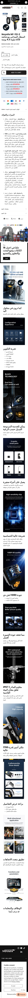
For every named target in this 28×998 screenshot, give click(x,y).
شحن (12, 46)
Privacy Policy (15, 981)
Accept (13, 986)
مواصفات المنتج (5, 209)
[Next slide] (26, 2)
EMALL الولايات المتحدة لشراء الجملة (10, 109)
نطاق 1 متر (5, 55)
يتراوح (3, 52)
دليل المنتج (4, 213)
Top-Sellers (7, 958)
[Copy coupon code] (17, 3)
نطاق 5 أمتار (14, 55)
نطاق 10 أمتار (6, 59)
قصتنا (6, 258)
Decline (13, 990)
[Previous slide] (2, 2)
